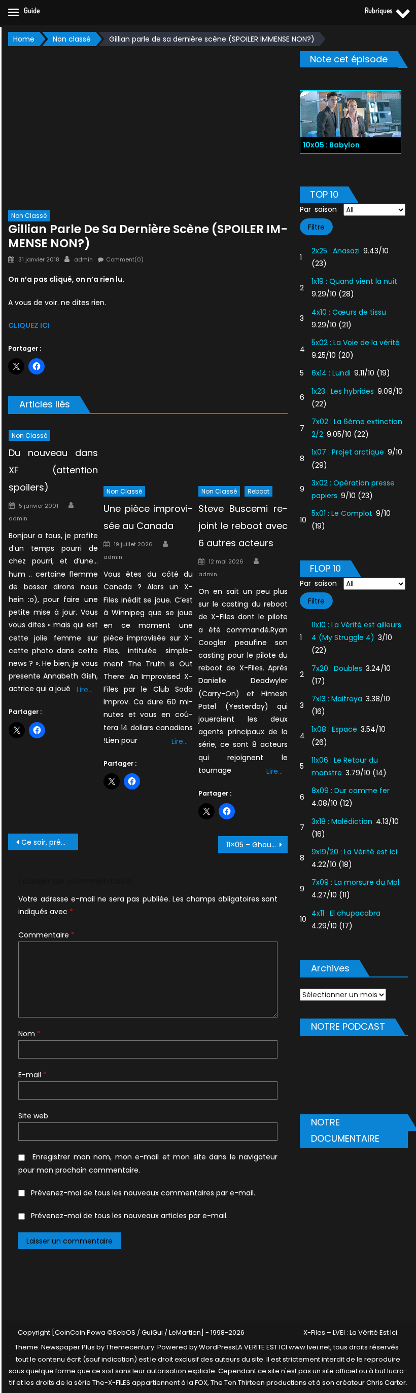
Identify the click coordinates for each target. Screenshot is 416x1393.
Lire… (85, 690)
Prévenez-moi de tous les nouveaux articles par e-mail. (129, 1216)
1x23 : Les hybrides (342, 391)
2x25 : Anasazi (335, 251)
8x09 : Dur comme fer (350, 790)
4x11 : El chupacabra (345, 913)
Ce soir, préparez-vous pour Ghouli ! (49, 842)
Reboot (258, 491)
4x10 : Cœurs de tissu (348, 312)
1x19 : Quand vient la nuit (354, 281)
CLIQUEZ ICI (29, 325)
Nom (29, 1034)
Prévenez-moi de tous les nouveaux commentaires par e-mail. (143, 1193)
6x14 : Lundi (331, 373)
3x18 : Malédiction (341, 821)
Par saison (318, 209)
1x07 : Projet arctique (347, 452)
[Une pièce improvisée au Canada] (148, 452)
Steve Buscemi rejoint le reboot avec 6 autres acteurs (243, 525)
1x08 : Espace (334, 729)
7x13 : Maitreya (336, 699)
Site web (33, 1116)
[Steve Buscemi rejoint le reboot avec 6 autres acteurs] (243, 452)
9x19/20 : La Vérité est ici (354, 852)
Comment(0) (125, 259)
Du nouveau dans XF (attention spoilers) (53, 470)
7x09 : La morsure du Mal (355, 882)
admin (83, 259)
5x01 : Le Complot (341, 513)
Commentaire (46, 935)
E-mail (32, 1075)
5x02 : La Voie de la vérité (355, 342)
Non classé (29, 215)
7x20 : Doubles (336, 668)
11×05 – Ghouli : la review (257, 845)
